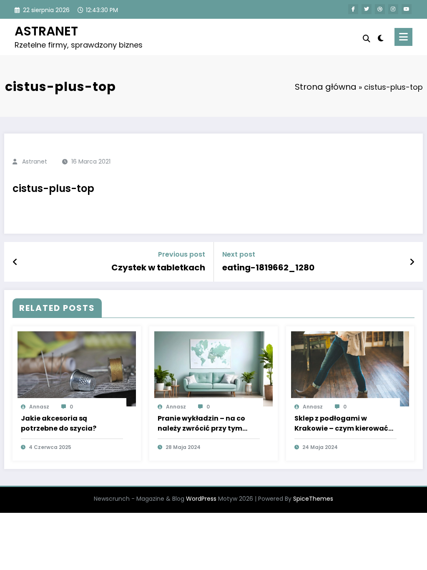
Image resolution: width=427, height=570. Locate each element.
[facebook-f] (353, 9)
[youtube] (407, 9)
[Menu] (403, 37)
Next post (238, 254)
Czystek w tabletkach (158, 267)
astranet (34, 161)
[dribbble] (380, 9)
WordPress (201, 498)
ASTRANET (46, 31)
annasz (39, 406)
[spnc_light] (381, 37)
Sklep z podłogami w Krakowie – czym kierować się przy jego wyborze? (341, 424)
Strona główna (326, 87)
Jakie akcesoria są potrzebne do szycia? (58, 423)
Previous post (181, 254)
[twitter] (367, 9)
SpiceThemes (313, 498)
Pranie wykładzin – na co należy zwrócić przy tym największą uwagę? (201, 424)
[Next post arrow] (411, 262)
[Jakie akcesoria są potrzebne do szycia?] (77, 368)
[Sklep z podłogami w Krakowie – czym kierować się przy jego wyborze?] (350, 368)
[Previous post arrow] (15, 262)
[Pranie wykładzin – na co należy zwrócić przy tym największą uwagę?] (213, 368)
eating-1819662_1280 (268, 267)
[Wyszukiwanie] (367, 39)
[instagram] (393, 9)
